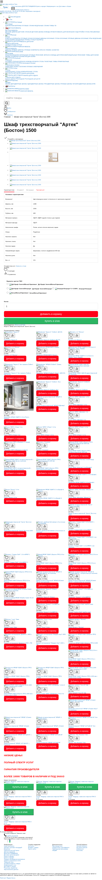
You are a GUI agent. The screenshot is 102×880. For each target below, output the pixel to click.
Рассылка (79, 850)
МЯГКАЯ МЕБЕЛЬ (24, 46)
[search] (6, 103)
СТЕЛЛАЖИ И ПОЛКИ (28, 63)
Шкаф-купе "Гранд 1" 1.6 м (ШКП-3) (79, 597)
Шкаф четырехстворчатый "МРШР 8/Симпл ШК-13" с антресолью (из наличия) (82, 581)
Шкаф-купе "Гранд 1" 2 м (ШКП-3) (46, 612)
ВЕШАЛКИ (8, 55)
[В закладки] (6, 335)
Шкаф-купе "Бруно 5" (10, 340)
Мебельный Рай (20, 325)
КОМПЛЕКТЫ (35, 50)
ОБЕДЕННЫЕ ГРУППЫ (22, 40)
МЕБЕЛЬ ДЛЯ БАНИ (26, 41)
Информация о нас (53, 6)
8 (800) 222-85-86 (20, 11)
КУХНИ (14, 35)
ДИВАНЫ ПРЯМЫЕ (11, 50)
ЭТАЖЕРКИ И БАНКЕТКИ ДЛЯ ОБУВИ (23, 56)
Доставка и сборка (65, 6)
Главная (7, 117)
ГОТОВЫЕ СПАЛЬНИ (12, 61)
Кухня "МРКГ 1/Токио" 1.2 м (77, 435)
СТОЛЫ (13, 45)
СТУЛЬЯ (33, 40)
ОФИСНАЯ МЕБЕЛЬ (26, 91)
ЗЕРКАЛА (47, 55)
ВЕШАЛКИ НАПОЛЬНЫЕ (20, 55)
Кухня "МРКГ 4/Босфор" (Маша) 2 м (79, 497)
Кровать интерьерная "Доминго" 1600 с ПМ (18, 643)
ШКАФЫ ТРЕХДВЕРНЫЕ (46, 84)
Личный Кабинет (81, 846)
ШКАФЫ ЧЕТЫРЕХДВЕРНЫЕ (76, 84)
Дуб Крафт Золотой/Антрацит (42, 288)
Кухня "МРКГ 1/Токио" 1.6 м (45, 435)
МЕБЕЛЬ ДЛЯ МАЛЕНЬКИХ (66, 32)
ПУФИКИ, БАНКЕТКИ (52, 50)
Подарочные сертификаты (60, 847)
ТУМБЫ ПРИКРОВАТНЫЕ (61, 61)
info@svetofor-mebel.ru (22, 10)
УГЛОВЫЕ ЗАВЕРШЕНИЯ (34, 66)
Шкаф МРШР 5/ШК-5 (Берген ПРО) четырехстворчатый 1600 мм (79, 451)
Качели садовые (10, 79)
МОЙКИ (12, 40)
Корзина (10, 115)
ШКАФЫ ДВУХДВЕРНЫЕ (13, 84)
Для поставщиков (9, 852)
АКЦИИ (54, 850)
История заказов (81, 847)
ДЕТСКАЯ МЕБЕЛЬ (15, 28)
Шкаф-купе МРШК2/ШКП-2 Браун (46, 355)
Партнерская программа (60, 849)
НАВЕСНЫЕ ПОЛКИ (11, 66)
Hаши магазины (16, 6)
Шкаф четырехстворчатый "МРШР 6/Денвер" (50, 405)
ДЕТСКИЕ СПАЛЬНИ (24, 32)
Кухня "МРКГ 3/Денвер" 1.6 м (77, 404)
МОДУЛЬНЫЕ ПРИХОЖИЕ (76, 55)
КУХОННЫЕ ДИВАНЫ (39, 38)
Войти (9, 108)
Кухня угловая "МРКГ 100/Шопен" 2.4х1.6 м (50, 693)
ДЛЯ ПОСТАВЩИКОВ (29, 6)
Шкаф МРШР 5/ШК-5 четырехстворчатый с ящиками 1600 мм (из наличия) (17, 468)
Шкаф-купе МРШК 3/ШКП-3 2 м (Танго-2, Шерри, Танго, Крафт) (81, 356)
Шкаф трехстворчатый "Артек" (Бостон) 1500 (32, 117)
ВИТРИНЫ (18, 25)
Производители (57, 846)
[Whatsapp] (9, 842)
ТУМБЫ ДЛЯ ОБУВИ (92, 55)
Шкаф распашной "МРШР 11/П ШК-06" (48, 742)
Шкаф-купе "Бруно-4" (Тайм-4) (77, 389)
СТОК (10, 19)
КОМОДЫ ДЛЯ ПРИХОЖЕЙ (59, 55)
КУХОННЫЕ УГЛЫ (86, 38)
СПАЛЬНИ (17, 58)
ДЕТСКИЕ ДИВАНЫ (11, 32)
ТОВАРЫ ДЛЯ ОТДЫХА (30, 75)
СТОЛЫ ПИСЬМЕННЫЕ (92, 32)
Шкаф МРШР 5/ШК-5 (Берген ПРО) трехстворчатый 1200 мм (47, 468)
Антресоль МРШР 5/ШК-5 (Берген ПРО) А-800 (83, 643)
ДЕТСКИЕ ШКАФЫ (38, 32)
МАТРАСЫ (12, 86)
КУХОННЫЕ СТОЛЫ (53, 38)
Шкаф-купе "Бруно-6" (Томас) (45, 597)
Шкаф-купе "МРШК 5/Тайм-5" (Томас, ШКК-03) (50, 373)
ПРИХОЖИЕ (19, 51)
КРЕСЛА (42, 50)
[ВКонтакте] (9, 840)
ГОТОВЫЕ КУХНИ (26, 38)
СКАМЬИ (8, 45)
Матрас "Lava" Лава (10, 627)
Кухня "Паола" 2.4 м (10, 497)
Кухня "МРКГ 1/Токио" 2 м (12, 435)
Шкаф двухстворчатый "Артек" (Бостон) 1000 (18, 530)
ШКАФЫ (7, 56)
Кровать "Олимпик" (42, 450)
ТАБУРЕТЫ (39, 40)
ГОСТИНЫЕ (18, 22)
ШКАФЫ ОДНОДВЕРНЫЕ (30, 84)
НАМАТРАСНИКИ (23, 89)
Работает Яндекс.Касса (7, 878)
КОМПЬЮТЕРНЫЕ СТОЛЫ (29, 71)
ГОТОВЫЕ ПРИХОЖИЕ (36, 55)
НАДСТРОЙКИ (79, 32)
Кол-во (6, 301)
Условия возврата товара (12, 863)
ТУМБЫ (7, 33)
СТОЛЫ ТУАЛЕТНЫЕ (45, 61)
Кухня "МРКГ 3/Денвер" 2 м (77, 419)
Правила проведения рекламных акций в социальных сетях (14, 859)
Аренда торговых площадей (13, 847)
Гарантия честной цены (11, 850)
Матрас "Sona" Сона (43, 627)
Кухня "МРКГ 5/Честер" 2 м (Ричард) (80, 467)
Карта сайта (32, 849)
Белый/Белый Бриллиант (38, 293)
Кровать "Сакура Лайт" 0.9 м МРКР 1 (80, 530)
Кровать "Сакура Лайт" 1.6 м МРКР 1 (16, 562)
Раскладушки (20, 79)
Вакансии (7, 849)
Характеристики (9, 190)
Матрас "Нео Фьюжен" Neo (77, 742)
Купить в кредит (41, 6)
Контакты (31, 846)
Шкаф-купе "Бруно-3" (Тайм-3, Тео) (47, 389)
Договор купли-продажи (11, 855)
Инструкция (30, 190)
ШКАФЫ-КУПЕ (90, 84)
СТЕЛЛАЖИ (22, 66)
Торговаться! (40, 190)
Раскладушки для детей (32, 79)
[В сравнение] (12, 335)
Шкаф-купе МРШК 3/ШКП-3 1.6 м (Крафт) (81, 482)
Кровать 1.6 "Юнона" (11, 355)
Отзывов (20, 190)
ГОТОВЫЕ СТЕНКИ (28, 25)
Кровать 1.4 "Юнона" (75, 340)
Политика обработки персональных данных (11, 868)
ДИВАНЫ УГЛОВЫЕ (24, 50)
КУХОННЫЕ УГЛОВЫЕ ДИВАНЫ (70, 38)
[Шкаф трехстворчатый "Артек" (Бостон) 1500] (53, 141)
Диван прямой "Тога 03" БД (77, 693)
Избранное (11, 111)
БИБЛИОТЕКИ (9, 25)
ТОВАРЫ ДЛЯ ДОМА (27, 73)
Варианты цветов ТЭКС (14, 281)
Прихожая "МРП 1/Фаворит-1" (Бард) (16, 450)
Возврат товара (33, 847)
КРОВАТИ (53, 32)
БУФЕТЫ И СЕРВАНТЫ (12, 38)
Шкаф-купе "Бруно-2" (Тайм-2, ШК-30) (48, 340)
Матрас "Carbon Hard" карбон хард (79, 612)
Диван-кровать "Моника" (76, 627)
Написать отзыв (21, 266)
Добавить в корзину (51, 314)
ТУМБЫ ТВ (52, 25)
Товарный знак (8, 862)
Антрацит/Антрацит (85, 288)
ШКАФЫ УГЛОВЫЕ (61, 84)
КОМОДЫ (47, 32)
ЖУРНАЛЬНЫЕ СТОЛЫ (12, 71)
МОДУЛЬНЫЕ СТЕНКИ (42, 25)
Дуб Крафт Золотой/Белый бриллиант (50, 284)
